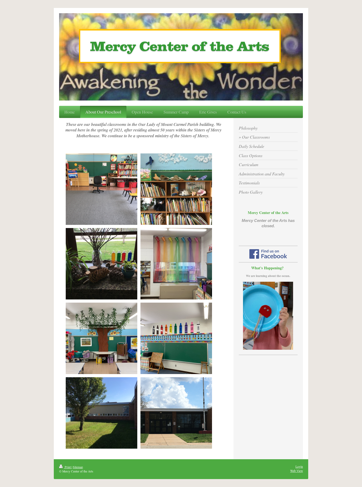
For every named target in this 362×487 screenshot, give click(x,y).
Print (68, 467)
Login (299, 466)
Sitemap (78, 467)
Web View (296, 471)
